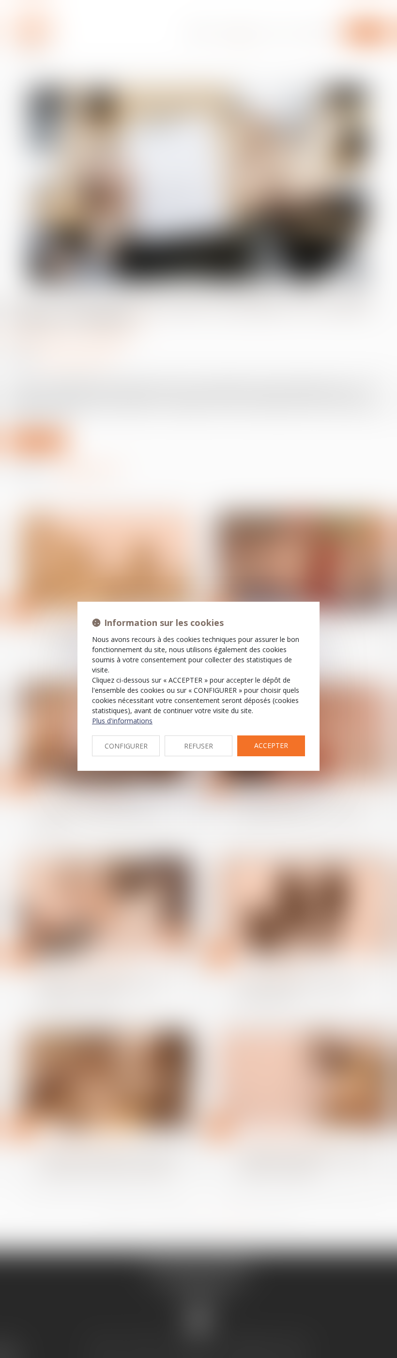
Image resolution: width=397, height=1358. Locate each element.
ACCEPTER (271, 745)
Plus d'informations (122, 720)
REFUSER (198, 745)
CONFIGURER (126, 745)
